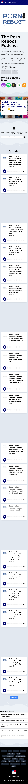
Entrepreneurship (6, 73)
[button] (26, 2)
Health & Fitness (6, 70)
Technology (7, 758)
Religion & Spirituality (8, 756)
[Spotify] (8, 85)
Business (14, 70)
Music (18, 753)
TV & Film (14, 758)
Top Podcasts (11, 780)
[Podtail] (13, 85)
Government (5, 764)
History (4, 761)
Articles (18, 780)
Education (15, 751)
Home (4, 780)
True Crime (11, 761)
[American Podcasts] (14, 772)
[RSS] (24, 85)
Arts (10, 751)
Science (23, 764)
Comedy (4, 751)
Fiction (21, 758)
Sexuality (15, 73)
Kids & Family (11, 753)
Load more (14, 697)
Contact (23, 780)
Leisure (23, 761)
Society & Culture (20, 756)
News (17, 761)
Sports (13, 766)
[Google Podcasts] (19, 85)
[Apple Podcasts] (3, 85)
